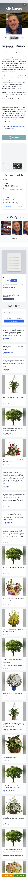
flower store (12, 128)
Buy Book (14, 280)
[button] (14, 384)
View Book (6, 280)
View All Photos (14, 238)
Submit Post (14, 321)
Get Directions (8, 192)
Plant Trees (20, 192)
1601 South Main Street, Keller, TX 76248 (14, 189)
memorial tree (17, 126)
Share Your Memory (8, 299)
